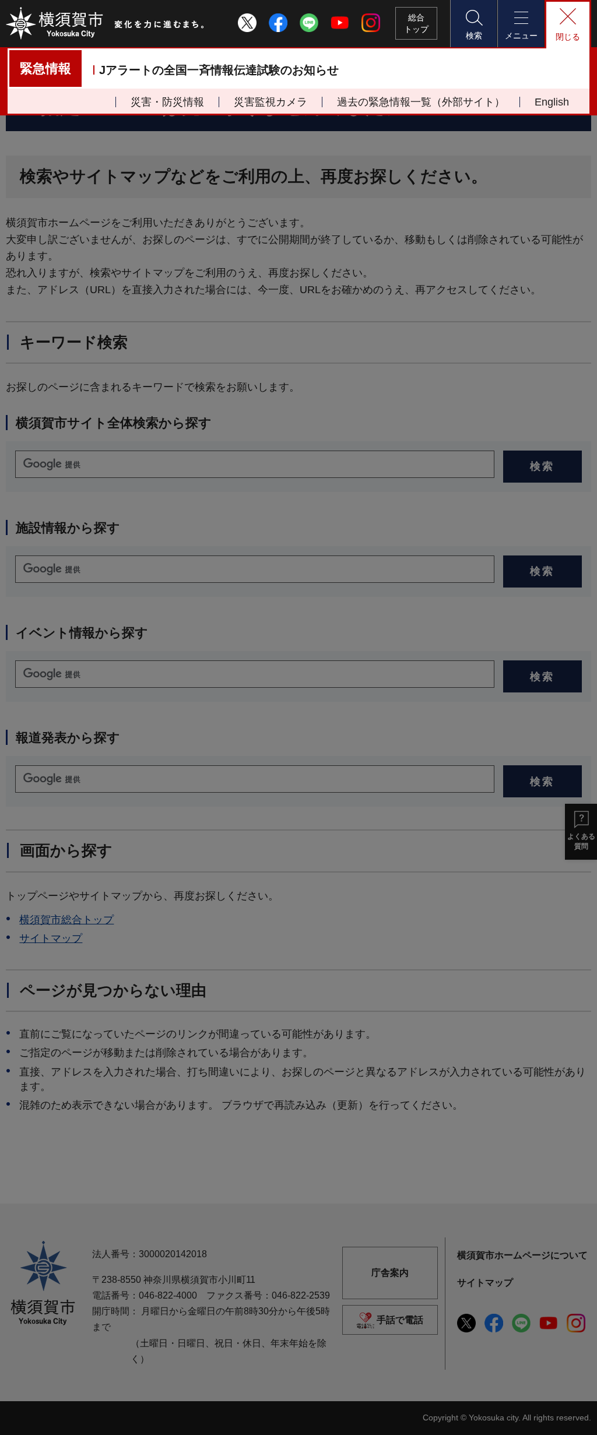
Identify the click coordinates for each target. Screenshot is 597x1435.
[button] (473, 23)
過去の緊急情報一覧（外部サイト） (421, 102)
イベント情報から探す (82, 632)
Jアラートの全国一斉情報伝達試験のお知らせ (219, 70)
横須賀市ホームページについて (522, 1255)
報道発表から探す (68, 737)
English (552, 102)
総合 (416, 23)
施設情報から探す (68, 527)
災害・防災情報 (167, 102)
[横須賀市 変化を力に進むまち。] (105, 23)
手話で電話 (400, 1320)
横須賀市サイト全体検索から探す (114, 423)
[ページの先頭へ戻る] (575, 1413)
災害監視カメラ (270, 102)
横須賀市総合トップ (66, 920)
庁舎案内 (390, 1273)
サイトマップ (50, 938)
